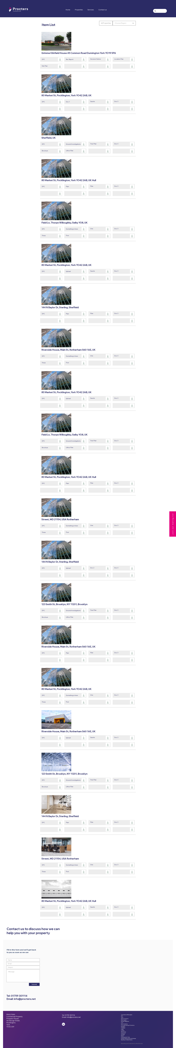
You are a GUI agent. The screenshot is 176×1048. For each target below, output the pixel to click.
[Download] (60, 59)
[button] (91, 9)
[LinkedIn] (63, 1024)
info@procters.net (74, 1017)
